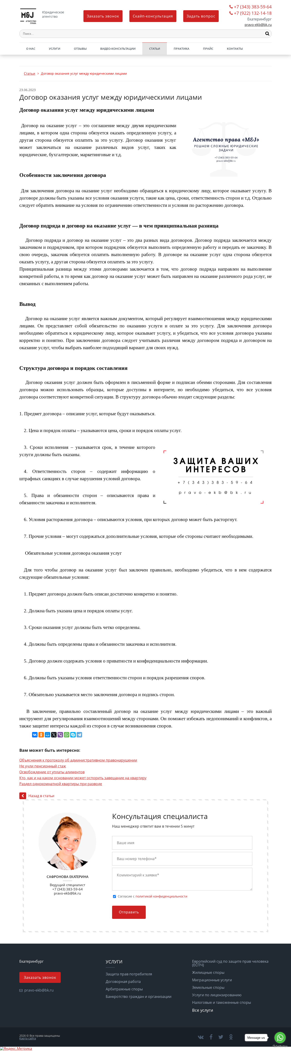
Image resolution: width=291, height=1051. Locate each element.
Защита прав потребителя (129, 974)
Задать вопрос (201, 16)
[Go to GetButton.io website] (280, 1046)
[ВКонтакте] (35, 734)
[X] (54, 734)
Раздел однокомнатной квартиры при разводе (60, 783)
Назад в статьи (41, 795)
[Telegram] (79, 734)
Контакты (235, 49)
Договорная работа (123, 981)
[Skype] (73, 734)
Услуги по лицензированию (216, 995)
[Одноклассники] (41, 734)
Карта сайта (27, 1038)
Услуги (54, 49)
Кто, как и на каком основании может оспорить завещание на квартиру (82, 777)
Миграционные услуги (212, 980)
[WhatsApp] (66, 734)
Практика (181, 49)
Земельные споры (208, 987)
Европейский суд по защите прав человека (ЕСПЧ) (230, 963)
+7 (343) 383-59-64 (253, 7)
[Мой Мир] (47, 734)
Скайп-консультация (153, 16)
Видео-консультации (117, 49)
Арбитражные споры (124, 989)
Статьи (154, 49)
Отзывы (80, 49)
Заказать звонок (103, 16)
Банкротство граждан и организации (138, 996)
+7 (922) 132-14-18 (253, 13)
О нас (30, 49)
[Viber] (60, 734)
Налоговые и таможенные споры (221, 1002)
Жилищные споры (208, 972)
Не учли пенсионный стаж (42, 766)
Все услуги (202, 1010)
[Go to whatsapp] (280, 1037)
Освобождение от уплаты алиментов (52, 771)
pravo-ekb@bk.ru (258, 24)
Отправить (129, 912)
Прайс (208, 49)
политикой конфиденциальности (161, 896)
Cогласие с (152, 896)
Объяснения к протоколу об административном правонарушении (78, 760)
